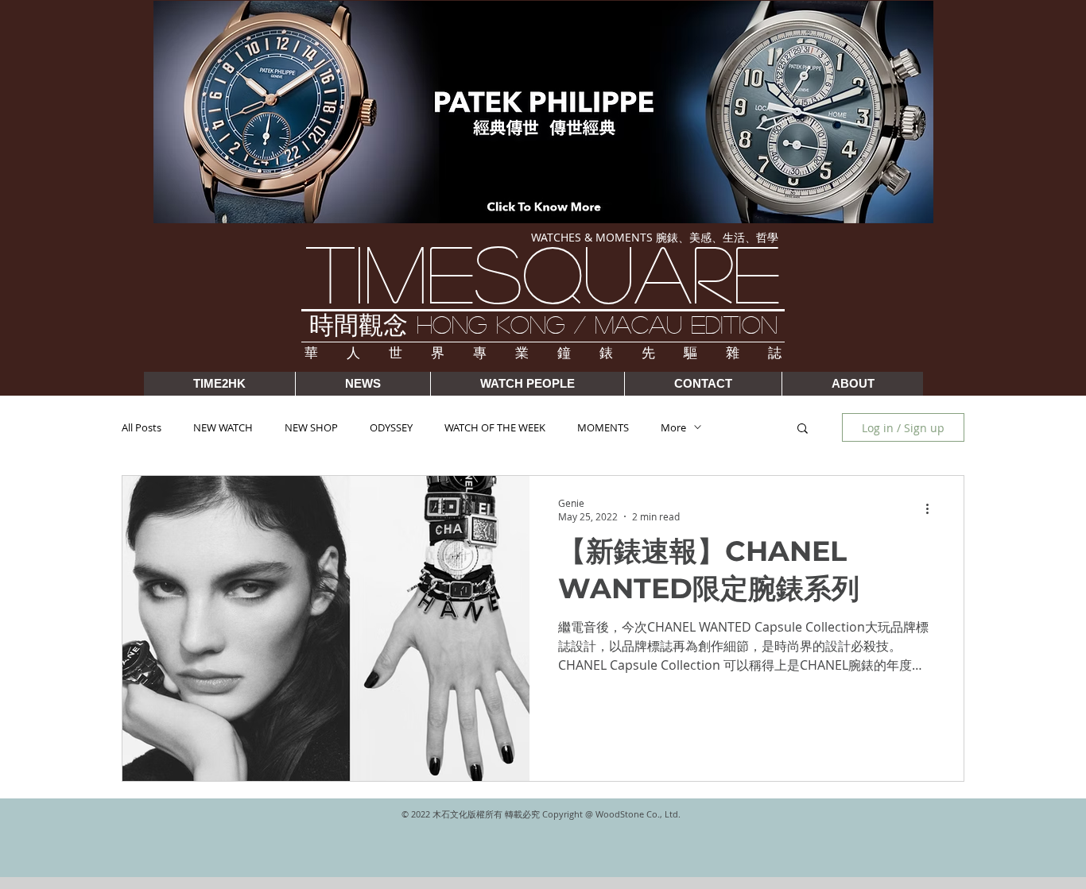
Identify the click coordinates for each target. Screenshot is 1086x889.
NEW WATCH (223, 427)
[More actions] (932, 509)
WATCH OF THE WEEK (494, 427)
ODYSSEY (391, 427)
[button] (802, 429)
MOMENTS (603, 427)
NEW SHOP (311, 427)
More (673, 427)
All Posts (141, 427)
